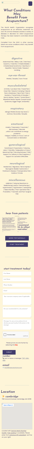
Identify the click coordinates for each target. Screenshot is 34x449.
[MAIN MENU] (30, 3)
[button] (17, 244)
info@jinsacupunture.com (13, 368)
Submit (9, 352)
